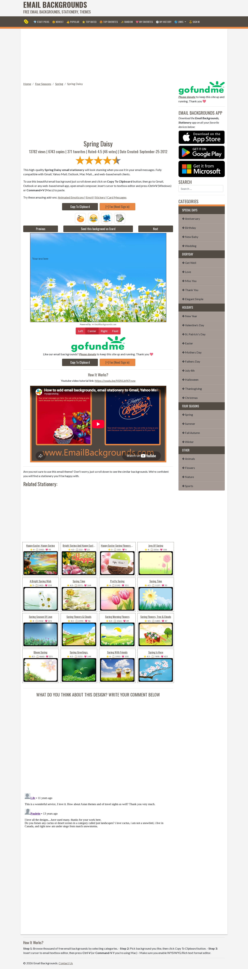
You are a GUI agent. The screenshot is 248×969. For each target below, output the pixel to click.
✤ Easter (187, 343)
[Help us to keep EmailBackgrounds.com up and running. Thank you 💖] (98, 344)
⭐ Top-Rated (89, 22)
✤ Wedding (189, 246)
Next (155, 229)
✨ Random (127, 22)
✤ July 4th (188, 370)
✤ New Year (189, 316)
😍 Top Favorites (108, 22)
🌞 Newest (58, 22)
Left (80, 331)
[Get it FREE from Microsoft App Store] (201, 168)
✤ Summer (188, 423)
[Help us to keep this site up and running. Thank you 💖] (201, 87)
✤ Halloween (190, 379)
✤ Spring (187, 414)
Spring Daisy (75, 83)
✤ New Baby (190, 236)
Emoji (89, 197)
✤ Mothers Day (192, 352)
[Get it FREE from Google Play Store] (201, 152)
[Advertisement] (159, 8)
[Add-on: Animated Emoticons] (80, 218)
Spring (59, 83)
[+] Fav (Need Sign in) (117, 207)
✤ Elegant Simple (192, 299)
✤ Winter (188, 441)
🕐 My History (163, 22)
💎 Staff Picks (41, 22)
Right (104, 331)
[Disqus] (98, 743)
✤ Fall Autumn (191, 432)
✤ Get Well (189, 262)
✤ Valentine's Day (193, 325)
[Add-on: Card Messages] (119, 218)
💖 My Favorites (144, 22)
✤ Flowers (188, 467)
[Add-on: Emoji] (93, 218)
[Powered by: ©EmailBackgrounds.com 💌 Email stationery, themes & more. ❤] (98, 243)
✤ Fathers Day (191, 361)
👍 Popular (72, 22)
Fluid (115, 331)
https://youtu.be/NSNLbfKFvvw (115, 380)
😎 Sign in (194, 22)
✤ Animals (188, 458)
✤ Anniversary (191, 218)
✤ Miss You (189, 281)
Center (92, 331)
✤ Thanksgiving (192, 388)
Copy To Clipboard (80, 207)
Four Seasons (43, 83)
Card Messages (117, 197)
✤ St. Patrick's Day (194, 334)
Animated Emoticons (71, 197)
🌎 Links (179, 22)
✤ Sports (187, 486)
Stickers (100, 197)
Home (27, 83)
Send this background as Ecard (98, 229)
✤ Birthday (189, 227)
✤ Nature (188, 477)
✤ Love (186, 271)
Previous (40, 229)
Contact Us (66, 963)
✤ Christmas (190, 397)
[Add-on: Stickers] (106, 218)
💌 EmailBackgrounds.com (104, 324)
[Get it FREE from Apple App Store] (201, 137)
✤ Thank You (190, 290)
